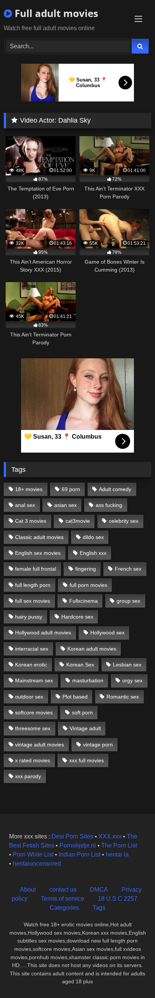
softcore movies (34, 712)
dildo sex (93, 537)
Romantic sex (122, 697)
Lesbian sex (127, 665)
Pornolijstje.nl (77, 845)
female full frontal (35, 569)
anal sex (25, 505)
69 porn (71, 489)
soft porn (82, 712)
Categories (64, 907)
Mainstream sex (34, 680)
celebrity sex (123, 521)
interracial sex (31, 649)
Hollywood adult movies (43, 633)
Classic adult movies (39, 537)
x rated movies (32, 760)
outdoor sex (29, 697)
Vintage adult (85, 728)
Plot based (75, 697)
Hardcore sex (77, 617)
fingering (85, 569)
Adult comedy (115, 489)
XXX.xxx (110, 836)
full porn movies (88, 585)
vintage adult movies (39, 745)
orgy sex (132, 680)
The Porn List (119, 845)
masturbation (87, 680)
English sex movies (38, 553)
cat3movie (77, 521)
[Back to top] (131, 975)
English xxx (93, 553)
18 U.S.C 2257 (117, 898)
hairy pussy (28, 617)
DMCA (99, 889)
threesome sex (32, 728)
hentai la (117, 854)
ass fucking (109, 505)
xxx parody (28, 776)
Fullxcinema (83, 601)
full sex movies (32, 601)
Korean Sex (80, 665)
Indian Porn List (79, 854)
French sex (128, 569)
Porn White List (33, 854)
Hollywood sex (107, 633)
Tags (99, 907)
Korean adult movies (91, 649)
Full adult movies (55, 13)
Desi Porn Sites (72, 836)
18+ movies (29, 489)
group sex (128, 601)
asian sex (65, 505)
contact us (62, 889)
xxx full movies (86, 760)
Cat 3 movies (30, 521)
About (28, 889)
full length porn (32, 585)
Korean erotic (31, 665)
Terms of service (62, 898)
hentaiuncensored (37, 863)
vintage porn (98, 745)
